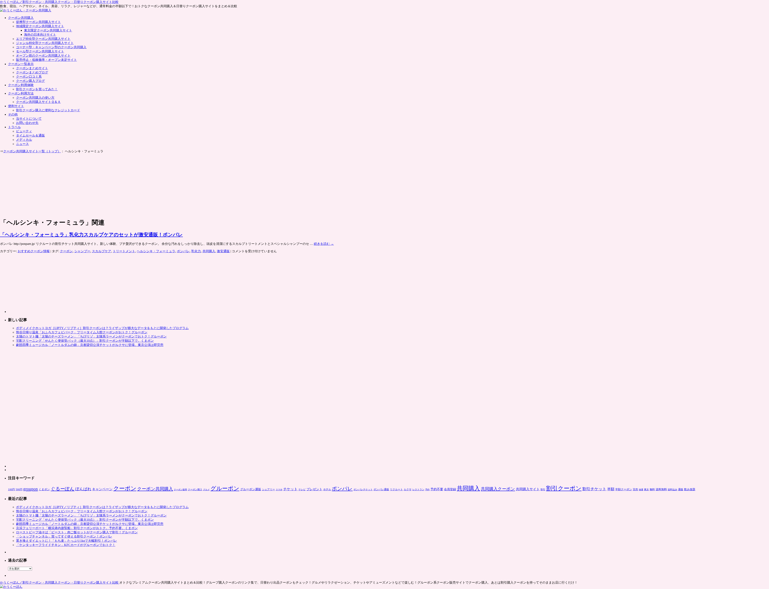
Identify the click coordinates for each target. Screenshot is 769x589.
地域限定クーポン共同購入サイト (40, 26)
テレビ (302, 489)
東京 (646, 489)
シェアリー (268, 489)
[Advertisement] (33, 185)
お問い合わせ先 (27, 123)
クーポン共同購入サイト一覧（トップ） (32, 151)
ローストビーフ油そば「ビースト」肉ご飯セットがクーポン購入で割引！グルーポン (77, 532)
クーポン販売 (180, 489)
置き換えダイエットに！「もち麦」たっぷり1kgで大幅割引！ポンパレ (66, 540)
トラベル (14, 127)
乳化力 (196, 251)
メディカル (24, 139)
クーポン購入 (195, 489)
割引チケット (594, 489)
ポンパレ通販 (381, 489)
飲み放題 (689, 489)
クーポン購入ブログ (30, 80)
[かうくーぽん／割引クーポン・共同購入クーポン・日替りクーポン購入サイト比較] (11, 586)
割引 (543, 489)
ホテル (327, 489)
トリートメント (124, 251)
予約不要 (436, 489)
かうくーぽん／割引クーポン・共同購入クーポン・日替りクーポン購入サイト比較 (59, 2)
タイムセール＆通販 (30, 135)
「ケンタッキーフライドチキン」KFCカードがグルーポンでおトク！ (65, 545)
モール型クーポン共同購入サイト (40, 51)
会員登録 (450, 489)
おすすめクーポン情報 (34, 251)
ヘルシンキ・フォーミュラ (156, 251)
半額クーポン (623, 489)
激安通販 (223, 251)
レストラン (418, 489)
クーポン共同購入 (21, 17)
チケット (290, 489)
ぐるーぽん (62, 488)
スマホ (279, 489)
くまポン (44, 489)
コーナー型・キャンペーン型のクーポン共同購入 (51, 47)
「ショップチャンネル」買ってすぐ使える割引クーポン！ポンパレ (64, 536)
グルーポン (224, 488)
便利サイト (16, 106)
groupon (30, 488)
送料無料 (661, 489)
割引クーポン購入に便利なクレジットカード (48, 110)
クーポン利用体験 (21, 85)
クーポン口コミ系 (29, 76)
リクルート (396, 489)
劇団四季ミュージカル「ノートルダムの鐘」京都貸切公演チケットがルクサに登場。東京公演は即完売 (89, 345)
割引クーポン (564, 488)
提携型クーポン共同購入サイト (38, 22)
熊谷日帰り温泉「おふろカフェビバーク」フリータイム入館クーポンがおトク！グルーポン (81, 332)
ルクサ (408, 489)
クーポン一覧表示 (21, 64)
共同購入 (208, 251)
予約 (427, 489)
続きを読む (324, 243)
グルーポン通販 (250, 489)
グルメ (206, 489)
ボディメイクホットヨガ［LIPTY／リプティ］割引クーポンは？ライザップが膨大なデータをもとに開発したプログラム (102, 328)
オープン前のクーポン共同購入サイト (43, 55)
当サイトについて (29, 118)
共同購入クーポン (498, 489)
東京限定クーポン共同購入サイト (48, 30)
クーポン (66, 251)
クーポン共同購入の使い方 (35, 97)
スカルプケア (101, 251)
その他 (13, 114)
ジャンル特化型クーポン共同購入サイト (45, 43)
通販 (680, 489)
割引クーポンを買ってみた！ (37, 89)
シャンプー (82, 251)
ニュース (22, 144)
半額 (610, 489)
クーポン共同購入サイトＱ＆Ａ (38, 102)
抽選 (641, 489)
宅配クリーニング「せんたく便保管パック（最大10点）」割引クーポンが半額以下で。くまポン (85, 340)
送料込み (672, 489)
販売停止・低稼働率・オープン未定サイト (46, 59)
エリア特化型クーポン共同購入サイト (43, 38)
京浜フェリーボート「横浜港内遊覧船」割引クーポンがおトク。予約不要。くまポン (77, 528)
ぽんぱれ (83, 489)
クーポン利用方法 (21, 93)
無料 (652, 489)
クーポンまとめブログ (32, 72)
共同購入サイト (528, 489)
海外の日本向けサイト (40, 34)
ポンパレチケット (363, 489)
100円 (11, 489)
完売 (635, 489)
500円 (19, 489)
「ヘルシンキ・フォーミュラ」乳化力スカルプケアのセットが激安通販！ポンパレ (91, 234)
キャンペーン (102, 489)
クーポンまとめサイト (32, 68)
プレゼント (314, 489)
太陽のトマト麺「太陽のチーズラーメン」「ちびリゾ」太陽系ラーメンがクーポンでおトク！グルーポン (91, 336)
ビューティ (24, 131)
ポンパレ (183, 251)
